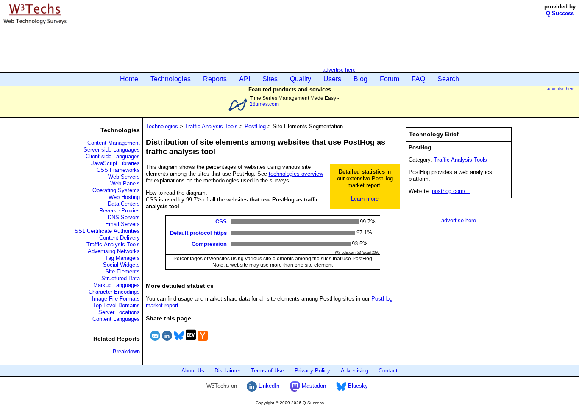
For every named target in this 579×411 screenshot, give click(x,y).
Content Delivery (119, 237)
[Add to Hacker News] (203, 342)
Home (129, 79)
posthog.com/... (451, 191)
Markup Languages (116, 285)
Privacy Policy (312, 370)
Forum (389, 79)
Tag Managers (122, 258)
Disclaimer (227, 370)
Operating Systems (116, 190)
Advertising (354, 370)
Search (448, 79)
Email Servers (122, 224)
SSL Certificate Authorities (107, 231)
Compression (209, 244)
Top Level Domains (116, 305)
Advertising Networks (114, 251)
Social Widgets (121, 265)
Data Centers (124, 204)
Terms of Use (267, 370)
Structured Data (120, 278)
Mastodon (313, 386)
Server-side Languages (112, 149)
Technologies (170, 79)
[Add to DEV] (191, 342)
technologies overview (296, 174)
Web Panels (125, 183)
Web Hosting (124, 197)
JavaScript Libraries (115, 163)
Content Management (113, 143)
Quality (300, 79)
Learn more (365, 199)
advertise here (339, 69)
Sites (270, 79)
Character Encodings (114, 292)
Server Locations (119, 312)
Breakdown (126, 351)
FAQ (418, 79)
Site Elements (122, 271)
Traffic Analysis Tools (113, 244)
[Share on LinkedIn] (167, 342)
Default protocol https (198, 232)
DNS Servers (124, 217)
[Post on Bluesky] (179, 342)
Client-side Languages (113, 156)
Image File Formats (116, 298)
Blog (360, 79)
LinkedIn (268, 386)
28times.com (264, 104)
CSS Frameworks (118, 170)
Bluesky (357, 386)
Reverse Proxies (119, 210)
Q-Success (560, 13)
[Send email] (155, 342)
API (244, 79)
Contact (388, 370)
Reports (215, 79)
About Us (192, 370)
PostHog (255, 126)
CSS (221, 221)
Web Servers (124, 177)
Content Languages (116, 319)
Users (332, 79)
